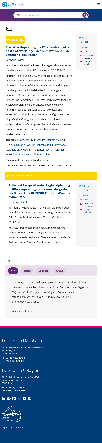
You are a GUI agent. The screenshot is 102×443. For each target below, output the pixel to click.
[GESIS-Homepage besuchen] (12, 4)
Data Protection (18, 427)
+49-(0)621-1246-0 (17, 358)
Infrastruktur (44, 145)
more (55, 129)
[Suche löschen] (80, 15)
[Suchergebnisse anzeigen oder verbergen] (85, 15)
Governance (60, 145)
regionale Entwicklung (18, 149)
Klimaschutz (38, 140)
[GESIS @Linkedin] (14, 398)
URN (86, 42)
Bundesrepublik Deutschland (35, 154)
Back (9, 28)
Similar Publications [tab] (21, 175)
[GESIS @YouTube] (24, 398)
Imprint (5, 427)
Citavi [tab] (59, 271)
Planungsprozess (42, 149)
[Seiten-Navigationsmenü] (98, 4)
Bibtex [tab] (27, 271)
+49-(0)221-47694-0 (17, 387)
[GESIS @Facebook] (9, 398)
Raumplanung (55, 140)
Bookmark (88, 55)
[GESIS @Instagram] (19, 398)
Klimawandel (21, 140)
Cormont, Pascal (15, 60)
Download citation (22, 311)
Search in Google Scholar (88, 61)
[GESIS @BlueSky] (4, 398)
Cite (85, 51)
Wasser (31, 145)
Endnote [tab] (43, 271)
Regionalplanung (15, 145)
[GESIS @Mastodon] (29, 398)
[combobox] (51, 15)
